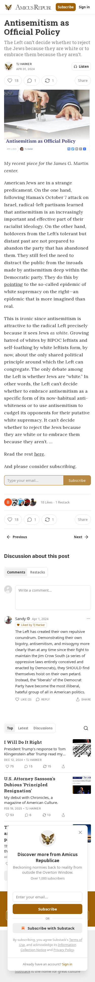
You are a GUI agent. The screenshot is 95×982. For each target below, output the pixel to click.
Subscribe (66, 7)
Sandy (20, 618)
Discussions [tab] (42, 728)
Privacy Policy (63, 949)
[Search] (86, 728)
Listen (84, 66)
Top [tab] (10, 728)
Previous (20, 537)
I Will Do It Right (23, 742)
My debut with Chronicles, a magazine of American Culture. (31, 800)
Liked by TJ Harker (33, 625)
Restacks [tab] (37, 572)
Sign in (84, 7)
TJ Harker (24, 64)
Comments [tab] (16, 572)
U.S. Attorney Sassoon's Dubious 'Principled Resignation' (29, 785)
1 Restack (62, 502)
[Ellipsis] (88, 619)
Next (78, 537)
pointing (13, 284)
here (39, 454)
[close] (80, 832)
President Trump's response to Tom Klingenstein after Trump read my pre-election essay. (35, 751)
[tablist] (26, 572)
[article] (47, 754)
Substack (22, 971)
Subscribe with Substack (51, 928)
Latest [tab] (23, 728)
